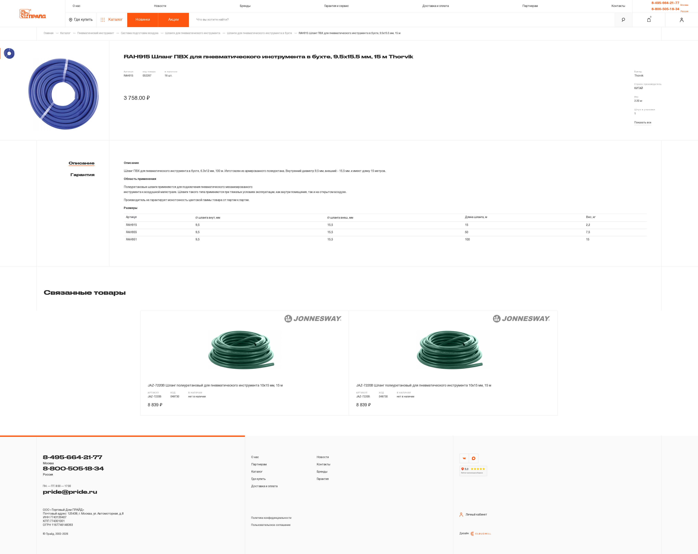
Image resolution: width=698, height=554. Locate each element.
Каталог (115, 19)
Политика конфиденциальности (271, 518)
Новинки (142, 19)
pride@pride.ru (70, 491)
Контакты (618, 6)
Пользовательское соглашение (270, 525)
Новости (160, 6)
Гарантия (83, 174)
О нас (76, 6)
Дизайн (464, 533)
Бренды (245, 6)
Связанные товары (85, 292)
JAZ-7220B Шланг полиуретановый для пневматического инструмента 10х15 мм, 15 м (215, 385)
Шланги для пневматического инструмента (192, 33)
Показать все (642, 123)
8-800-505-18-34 (665, 9)
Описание (82, 163)
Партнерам (530, 6)
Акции (173, 19)
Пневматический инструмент (95, 33)
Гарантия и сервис (336, 6)
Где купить (83, 19)
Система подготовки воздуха (139, 33)
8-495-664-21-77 (665, 3)
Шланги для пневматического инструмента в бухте (259, 33)
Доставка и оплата (435, 6)
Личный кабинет (476, 514)
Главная (48, 33)
